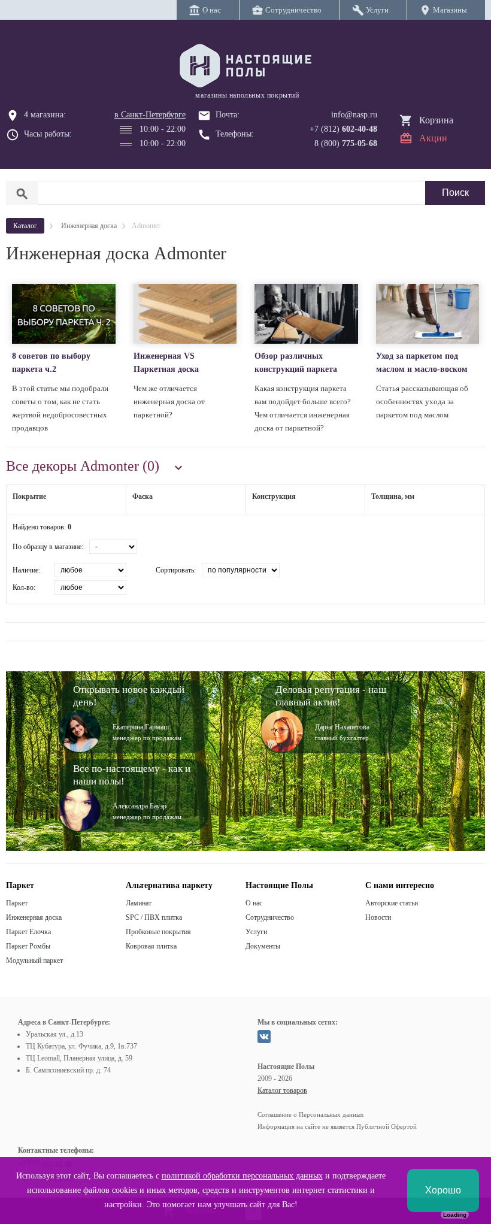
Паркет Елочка (28, 932)
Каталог (25, 226)
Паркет (17, 903)
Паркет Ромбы (28, 946)
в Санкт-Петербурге (150, 114)
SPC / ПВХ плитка (154, 917)
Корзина (436, 120)
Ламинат (138, 903)
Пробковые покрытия (158, 932)
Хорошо (443, 1190)
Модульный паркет (34, 960)
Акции (433, 138)
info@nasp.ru (354, 114)
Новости (378, 917)
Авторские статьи (391, 903)
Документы (263, 946)
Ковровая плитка (151, 946)
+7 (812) (343, 129)
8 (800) (345, 143)
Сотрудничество (270, 917)
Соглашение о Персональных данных (310, 1114)
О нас (254, 903)
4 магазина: (45, 114)
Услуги (256, 932)
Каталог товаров (282, 1090)
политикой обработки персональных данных (242, 1175)
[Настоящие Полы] (245, 66)
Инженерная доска (34, 917)
